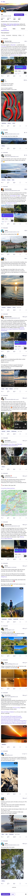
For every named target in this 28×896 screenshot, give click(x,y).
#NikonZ (8, 712)
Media (14, 28)
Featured (23, 28)
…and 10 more (17, 834)
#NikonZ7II (3, 712)
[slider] (9, 788)
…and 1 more (16, 388)
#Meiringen (19, 444)
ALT (12, 72)
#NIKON (12, 712)
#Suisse (16, 445)
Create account (5, 894)
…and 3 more (21, 619)
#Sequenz (19, 722)
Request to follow (19, 14)
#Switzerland (11, 445)
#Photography (13, 716)
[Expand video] (13, 790)
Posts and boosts (5, 32)
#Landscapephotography (6, 717)
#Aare (10, 444)
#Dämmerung (17, 719)
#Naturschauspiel (5, 722)
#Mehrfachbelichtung (18, 720)
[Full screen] (16, 790)
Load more (14, 887)
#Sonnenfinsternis (9, 723)
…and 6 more (19, 307)
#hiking (19, 35)
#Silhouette (23, 722)
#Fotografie (18, 716)
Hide (25, 57)
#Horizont (11, 720)
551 (8, 19)
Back (4, 1)
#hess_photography (5, 716)
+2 (23, 35)
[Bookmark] (20, 76)
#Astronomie (11, 719)
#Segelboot (13, 722)
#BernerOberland (4, 445)
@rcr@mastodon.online (5, 15)
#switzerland (8, 35)
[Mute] (5, 790)
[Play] (3, 790)
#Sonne (2, 723)
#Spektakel (23, 723)
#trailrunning (14, 35)
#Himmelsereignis (5, 720)
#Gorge (13, 444)
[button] (9, 777)
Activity (5, 28)
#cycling (3, 35)
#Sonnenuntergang (17, 723)
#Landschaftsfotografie (17, 717)
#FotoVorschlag (16, 707)
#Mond (24, 720)
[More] (26, 76)
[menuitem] (9, 777)
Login (12, 894)
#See (10, 722)
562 (2, 19)
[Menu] (26, 15)
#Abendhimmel (4, 719)
